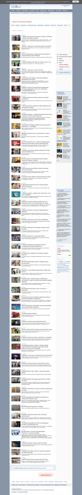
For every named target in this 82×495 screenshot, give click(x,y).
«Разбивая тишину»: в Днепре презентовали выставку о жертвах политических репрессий (36, 115)
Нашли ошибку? (22, 484)
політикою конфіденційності (53, 1)
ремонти (59, 271)
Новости (18, 10)
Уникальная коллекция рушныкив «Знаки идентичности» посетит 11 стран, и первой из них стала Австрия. (35, 331)
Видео (60, 58)
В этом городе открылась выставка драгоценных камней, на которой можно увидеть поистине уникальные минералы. (35, 284)
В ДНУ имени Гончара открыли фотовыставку (34, 459)
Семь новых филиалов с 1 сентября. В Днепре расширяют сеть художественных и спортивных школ (64, 99)
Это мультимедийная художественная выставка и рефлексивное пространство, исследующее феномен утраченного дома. (35, 145)
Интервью (61, 60)
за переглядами (67, 191)
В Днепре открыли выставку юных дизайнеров (34, 219)
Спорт (66, 25)
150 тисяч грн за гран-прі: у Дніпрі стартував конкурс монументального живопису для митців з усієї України (63, 125)
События (47, 25)
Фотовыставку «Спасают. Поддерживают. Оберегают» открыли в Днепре (33, 432)
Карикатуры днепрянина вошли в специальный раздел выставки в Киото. (36, 57)
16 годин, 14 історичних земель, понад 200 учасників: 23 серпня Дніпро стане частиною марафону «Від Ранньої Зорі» (64, 118)
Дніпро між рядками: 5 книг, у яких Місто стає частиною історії (66, 156)
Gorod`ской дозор (63, 54)
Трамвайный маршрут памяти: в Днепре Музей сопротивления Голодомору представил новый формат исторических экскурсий (34, 346)
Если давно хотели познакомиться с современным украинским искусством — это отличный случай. (34, 93)
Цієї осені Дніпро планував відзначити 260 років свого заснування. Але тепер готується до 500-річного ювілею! (36, 197)
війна (61, 261)
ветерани (64, 261)
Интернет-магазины (59, 481)
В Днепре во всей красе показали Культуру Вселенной (36, 355)
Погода (61, 69)
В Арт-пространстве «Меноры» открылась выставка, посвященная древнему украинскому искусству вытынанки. (35, 392)
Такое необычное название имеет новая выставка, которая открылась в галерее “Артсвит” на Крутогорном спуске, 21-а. (36, 274)
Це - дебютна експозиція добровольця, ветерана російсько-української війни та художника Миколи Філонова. (36, 110)
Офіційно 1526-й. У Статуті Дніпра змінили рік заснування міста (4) (63, 215)
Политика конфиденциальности (47, 484)
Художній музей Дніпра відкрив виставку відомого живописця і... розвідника (36, 125)
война (68, 261)
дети (59, 263)
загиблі (64, 263)
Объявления (51, 10)
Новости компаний (63, 64)
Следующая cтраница (41, 468)
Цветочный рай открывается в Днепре (32, 406)
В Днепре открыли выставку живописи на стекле (35, 363)
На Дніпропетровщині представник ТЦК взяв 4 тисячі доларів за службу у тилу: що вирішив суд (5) (63, 211)
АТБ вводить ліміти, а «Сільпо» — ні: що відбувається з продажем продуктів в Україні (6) (64, 206)
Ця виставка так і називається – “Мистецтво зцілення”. (32, 63)
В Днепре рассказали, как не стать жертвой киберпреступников (67, 112)
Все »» (58, 160)
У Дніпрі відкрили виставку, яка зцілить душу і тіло (36, 62)
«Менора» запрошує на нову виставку (32, 70)
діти (57, 263)
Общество (60, 25)
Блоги (60, 62)
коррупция (68, 263)
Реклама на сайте (23, 492)
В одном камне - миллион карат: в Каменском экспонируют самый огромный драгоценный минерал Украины (36, 280)
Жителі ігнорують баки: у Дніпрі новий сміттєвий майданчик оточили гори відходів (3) (64, 220)
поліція (59, 269)
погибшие (66, 267)
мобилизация (60, 265)
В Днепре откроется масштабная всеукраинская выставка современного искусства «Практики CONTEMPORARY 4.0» (34, 89)
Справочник (43, 10)
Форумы (65, 10)
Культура (53, 25)
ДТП (61, 263)
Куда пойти (25, 10)
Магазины (58, 10)
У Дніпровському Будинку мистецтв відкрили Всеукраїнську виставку (34, 78)
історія (58, 261)
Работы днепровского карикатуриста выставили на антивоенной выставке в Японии (35, 54)
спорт (65, 271)
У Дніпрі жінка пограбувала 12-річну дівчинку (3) (64, 230)
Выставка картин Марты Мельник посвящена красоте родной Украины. (36, 374)
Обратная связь (15, 484)
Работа (45, 481)
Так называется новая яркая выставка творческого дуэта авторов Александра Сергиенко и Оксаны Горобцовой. (35, 248)
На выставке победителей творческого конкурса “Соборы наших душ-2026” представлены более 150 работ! (34, 231)
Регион (18, 25)
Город (13, 25)
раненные (65, 270)
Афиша (13, 10)
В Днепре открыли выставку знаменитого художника (36, 337)
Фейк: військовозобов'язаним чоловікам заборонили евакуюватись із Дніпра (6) (63, 202)
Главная (13, 481)
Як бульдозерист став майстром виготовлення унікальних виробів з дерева (34, 159)
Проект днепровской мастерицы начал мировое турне (36, 329)
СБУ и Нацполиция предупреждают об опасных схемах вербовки (67, 151)
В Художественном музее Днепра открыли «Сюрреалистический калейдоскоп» (33, 245)
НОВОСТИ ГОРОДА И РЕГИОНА (22, 22)
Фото (37, 10)
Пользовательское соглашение (32, 484)
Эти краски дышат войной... (29, 313)
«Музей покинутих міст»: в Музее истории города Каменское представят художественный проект (35, 142)
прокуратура (60, 270)
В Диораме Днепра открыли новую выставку (34, 443)
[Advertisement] (42, 6)
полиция (63, 269)
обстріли (66, 266)
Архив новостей (46, 475)
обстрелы (60, 267)
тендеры (58, 272)
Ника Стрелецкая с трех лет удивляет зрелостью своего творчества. (35, 308)
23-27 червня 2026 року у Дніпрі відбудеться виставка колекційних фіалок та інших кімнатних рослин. (35, 238)
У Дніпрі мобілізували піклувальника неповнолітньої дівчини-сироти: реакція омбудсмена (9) (63, 195)
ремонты (62, 271)
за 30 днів (64, 239)
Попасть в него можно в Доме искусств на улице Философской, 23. (35, 408)
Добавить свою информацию (60, 484)
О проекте (14, 492)
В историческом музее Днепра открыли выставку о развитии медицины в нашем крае (35, 297)
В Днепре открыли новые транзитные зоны (33, 321)
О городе (32, 10)
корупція (58, 264)
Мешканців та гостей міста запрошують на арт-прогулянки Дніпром (63, 145)
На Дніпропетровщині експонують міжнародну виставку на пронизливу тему (34, 423)
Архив (69, 255)
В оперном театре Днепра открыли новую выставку (36, 176)
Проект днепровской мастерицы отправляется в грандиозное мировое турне (35, 397)
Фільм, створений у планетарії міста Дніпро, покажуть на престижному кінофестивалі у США (64, 132)
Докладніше (59, 240)
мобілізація (63, 264)
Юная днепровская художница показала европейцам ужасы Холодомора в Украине (36, 306)
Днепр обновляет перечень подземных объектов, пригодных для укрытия (63, 105)
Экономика (40, 25)
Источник (59, 254)
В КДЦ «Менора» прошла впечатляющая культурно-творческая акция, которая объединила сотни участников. (36, 357)
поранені (68, 269)
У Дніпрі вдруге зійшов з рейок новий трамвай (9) (63, 199)
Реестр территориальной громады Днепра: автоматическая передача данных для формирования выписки (63, 139)
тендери (67, 271)
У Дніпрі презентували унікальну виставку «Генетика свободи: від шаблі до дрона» (36, 37)
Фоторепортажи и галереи (65, 56)
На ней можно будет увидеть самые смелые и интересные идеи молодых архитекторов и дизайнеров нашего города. (34, 172)
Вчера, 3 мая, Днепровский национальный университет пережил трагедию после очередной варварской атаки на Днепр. (35, 462)
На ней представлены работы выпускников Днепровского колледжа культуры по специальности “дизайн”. (35, 222)
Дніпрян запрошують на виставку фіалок (33, 236)
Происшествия (32, 25)
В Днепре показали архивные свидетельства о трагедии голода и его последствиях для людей (34, 202)
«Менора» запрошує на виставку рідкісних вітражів (36, 46)
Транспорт (24, 25)
